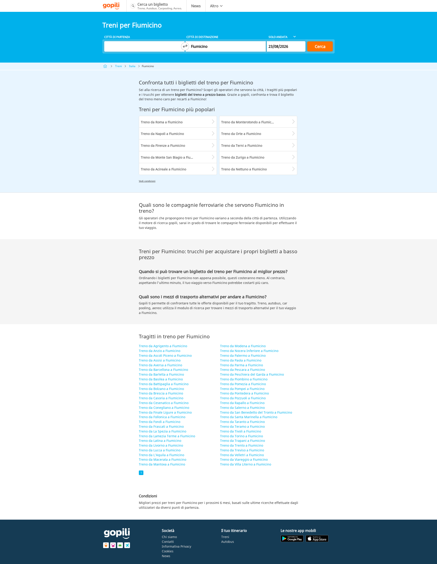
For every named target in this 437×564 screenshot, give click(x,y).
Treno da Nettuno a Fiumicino (244, 169)
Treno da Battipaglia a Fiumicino (163, 384)
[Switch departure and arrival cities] (185, 46)
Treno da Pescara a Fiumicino (242, 369)
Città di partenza (117, 37)
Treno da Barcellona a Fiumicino (163, 369)
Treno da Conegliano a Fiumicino (164, 407)
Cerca (320, 46)
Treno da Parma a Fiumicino (241, 365)
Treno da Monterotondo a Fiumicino (248, 122)
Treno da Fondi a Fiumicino (159, 422)
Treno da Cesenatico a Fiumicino (163, 403)
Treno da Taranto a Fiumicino (242, 422)
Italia (132, 66)
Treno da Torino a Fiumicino (241, 436)
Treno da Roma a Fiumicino (162, 122)
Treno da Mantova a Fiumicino (162, 464)
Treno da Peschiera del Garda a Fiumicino (252, 374)
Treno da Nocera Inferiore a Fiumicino (249, 351)
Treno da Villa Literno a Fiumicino (245, 464)
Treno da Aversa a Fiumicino (160, 365)
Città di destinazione (202, 37)
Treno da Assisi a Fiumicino (159, 360)
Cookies (167, 551)
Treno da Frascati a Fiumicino (161, 426)
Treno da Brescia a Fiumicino (161, 393)
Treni (118, 66)
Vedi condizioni (147, 180)
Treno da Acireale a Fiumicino (163, 169)
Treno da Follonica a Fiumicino (162, 417)
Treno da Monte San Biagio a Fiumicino (171, 157)
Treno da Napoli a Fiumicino (162, 134)
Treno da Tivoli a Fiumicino (240, 431)
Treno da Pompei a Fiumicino (242, 389)
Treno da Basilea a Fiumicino (161, 379)
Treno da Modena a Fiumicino (243, 346)
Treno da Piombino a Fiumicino (243, 379)
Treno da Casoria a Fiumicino (161, 398)
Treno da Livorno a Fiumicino (161, 445)
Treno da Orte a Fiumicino (241, 134)
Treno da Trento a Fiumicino (241, 445)
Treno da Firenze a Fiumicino (163, 145)
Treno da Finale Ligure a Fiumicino (165, 412)
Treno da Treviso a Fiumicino (242, 450)
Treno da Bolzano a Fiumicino (161, 389)
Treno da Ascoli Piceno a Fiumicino (165, 355)
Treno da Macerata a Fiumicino (162, 459)
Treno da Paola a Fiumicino (240, 360)
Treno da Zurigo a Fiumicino (242, 157)
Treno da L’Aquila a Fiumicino (161, 455)
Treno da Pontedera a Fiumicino (244, 393)
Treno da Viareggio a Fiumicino (244, 459)
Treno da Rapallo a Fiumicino (242, 403)
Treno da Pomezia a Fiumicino (243, 384)
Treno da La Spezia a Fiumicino (162, 431)
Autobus (227, 541)
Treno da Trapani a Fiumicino (242, 440)
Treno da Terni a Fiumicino (241, 145)
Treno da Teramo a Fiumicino (242, 426)
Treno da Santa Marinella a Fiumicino (248, 417)
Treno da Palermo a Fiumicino (243, 355)
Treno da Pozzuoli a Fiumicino (243, 398)
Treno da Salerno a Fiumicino (242, 407)
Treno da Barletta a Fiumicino (161, 374)
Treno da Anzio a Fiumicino (159, 351)
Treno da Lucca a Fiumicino (159, 450)
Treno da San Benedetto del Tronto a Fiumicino (256, 412)
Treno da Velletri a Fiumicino (242, 455)
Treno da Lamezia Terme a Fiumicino (167, 436)
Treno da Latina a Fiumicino (160, 440)
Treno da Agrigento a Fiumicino (163, 346)
